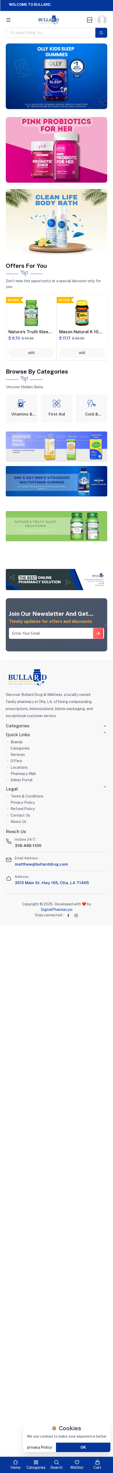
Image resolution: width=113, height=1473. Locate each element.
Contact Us (20, 815)
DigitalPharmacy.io (57, 909)
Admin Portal (22, 780)
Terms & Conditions (27, 796)
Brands (17, 742)
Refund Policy (23, 809)
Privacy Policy (23, 802)
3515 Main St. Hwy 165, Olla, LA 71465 (52, 883)
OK (83, 1447)
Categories (20, 748)
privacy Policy (39, 1447)
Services (18, 754)
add (31, 353)
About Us (18, 821)
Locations (19, 767)
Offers (16, 761)
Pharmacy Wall (23, 774)
